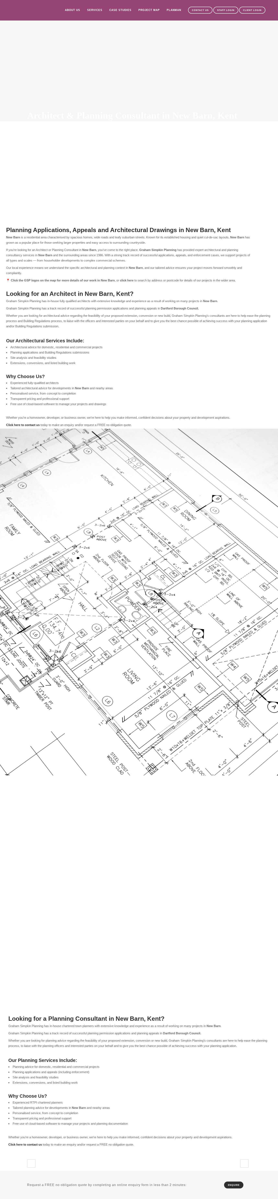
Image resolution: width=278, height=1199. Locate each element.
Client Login (252, 10)
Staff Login (225, 10)
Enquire (234, 1185)
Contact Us (200, 10)
